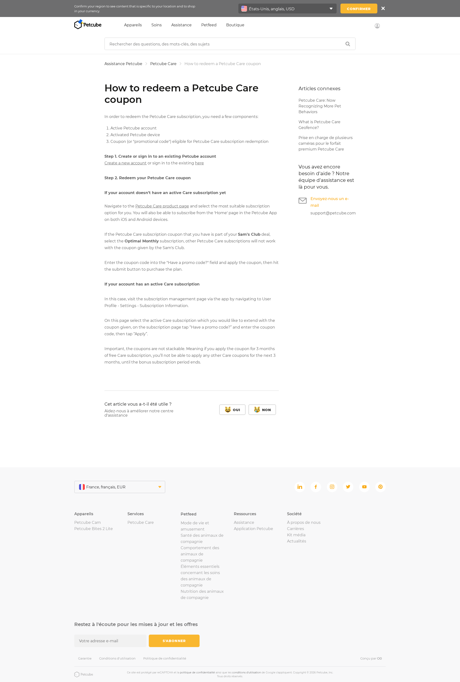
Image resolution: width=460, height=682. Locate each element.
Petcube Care (163, 63)
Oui (236, 410)
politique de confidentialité (197, 672)
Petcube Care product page (162, 206)
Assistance (181, 25)
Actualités (296, 541)
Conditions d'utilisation (117, 658)
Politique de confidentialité (164, 658)
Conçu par (371, 658)
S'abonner (174, 641)
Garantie (85, 658)
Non (266, 410)
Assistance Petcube (123, 63)
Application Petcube (253, 528)
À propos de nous (304, 522)
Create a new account (125, 163)
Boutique (235, 25)
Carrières (295, 528)
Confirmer (359, 9)
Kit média (296, 535)
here (199, 163)
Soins (156, 25)
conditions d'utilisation (246, 672)
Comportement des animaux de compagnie (200, 554)
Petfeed (209, 25)
